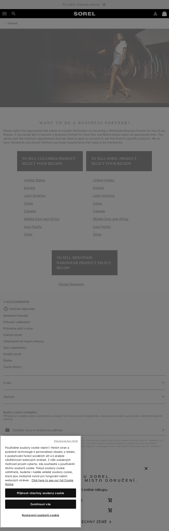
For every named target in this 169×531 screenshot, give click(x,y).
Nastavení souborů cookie (40, 515)
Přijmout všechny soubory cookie (40, 493)
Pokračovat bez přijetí (66, 441)
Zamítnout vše (40, 504)
